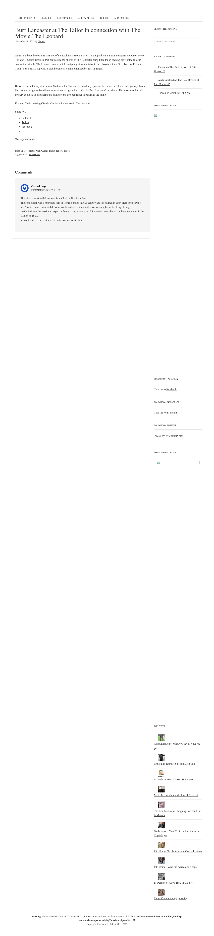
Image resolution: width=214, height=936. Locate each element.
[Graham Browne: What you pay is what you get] (161, 739)
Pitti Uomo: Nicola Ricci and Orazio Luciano (178, 851)
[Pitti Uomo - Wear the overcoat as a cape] (161, 862)
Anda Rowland (166, 80)
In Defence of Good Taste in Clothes (173, 882)
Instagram (171, 412)
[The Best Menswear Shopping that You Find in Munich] (161, 806)
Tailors (67, 150)
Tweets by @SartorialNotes (168, 435)
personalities (34, 154)
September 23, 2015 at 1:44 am (46, 190)
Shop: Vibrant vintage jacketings (171, 898)
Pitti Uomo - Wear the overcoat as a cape (175, 867)
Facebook (171, 389)
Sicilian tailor (60, 86)
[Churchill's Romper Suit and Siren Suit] (161, 759)
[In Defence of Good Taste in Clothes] (161, 878)
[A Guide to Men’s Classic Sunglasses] (161, 775)
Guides (44, 150)
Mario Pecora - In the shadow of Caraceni (176, 795)
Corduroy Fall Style (180, 92)
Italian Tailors (55, 150)
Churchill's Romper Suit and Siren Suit (174, 763)
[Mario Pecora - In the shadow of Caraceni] (161, 790)
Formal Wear (34, 150)
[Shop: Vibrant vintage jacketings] (161, 894)
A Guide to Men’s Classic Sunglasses (173, 779)
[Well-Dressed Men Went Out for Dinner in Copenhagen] (161, 826)
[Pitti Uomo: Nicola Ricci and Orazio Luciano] (161, 846)
